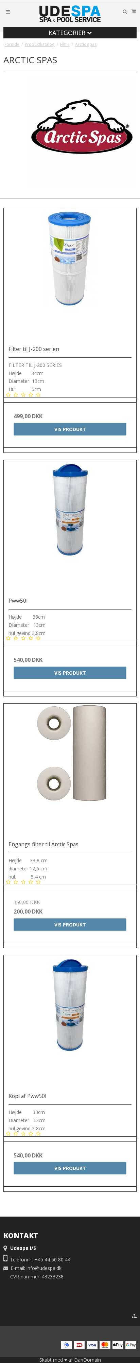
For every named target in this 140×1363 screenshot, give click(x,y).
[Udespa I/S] (70, 13)
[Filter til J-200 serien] (70, 274)
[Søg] (125, 11)
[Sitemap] (134, 1316)
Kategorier (68, 33)
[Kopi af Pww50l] (70, 1021)
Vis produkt (70, 429)
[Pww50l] (70, 526)
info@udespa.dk (44, 1268)
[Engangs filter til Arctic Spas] (70, 770)
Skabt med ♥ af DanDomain (70, 1360)
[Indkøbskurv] (133, 11)
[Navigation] (8, 11)
